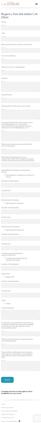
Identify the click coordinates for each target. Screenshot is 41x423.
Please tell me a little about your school (16, 106)
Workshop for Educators (10, 227)
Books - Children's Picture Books (9, 411)
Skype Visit (5, 274)
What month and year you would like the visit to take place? (16, 145)
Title (3, 33)
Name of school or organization (13, 67)
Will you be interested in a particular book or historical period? (17, 340)
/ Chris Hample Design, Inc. (12, 421)
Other (3, 300)
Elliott (10, 4)
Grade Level (5, 190)
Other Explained (7, 308)
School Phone (6, 95)
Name (3, 22)
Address (4, 78)
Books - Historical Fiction (8, 407)
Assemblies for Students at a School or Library (15, 171)
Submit (7, 380)
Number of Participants (10, 181)
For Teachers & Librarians (8, 417)
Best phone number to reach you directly (16, 44)
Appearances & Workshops (8, 414)
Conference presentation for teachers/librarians (12, 254)
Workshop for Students (10, 200)
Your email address (8, 56)
